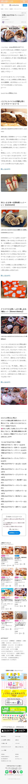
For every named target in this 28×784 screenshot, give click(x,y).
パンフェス (5, 640)
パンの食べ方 (19, 645)
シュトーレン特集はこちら (9, 93)
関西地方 (12, 640)
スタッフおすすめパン (6, 19)
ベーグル (5, 657)
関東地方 (19, 640)
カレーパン (11, 647)
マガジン (6, 9)
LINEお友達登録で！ (14, 774)
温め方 (4, 647)
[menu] (2, 5)
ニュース (11, 645)
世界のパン (18, 655)
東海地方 (5, 645)
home (2, 9)
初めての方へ (3, 736)
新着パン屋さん (20, 653)
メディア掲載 (10, 655)
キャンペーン (17, 642)
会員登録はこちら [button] (13, 532)
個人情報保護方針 (4, 758)
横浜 (4, 642)
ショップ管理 (3, 750)
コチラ (23, 445)
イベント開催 (14, 649)
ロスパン (9, 642)
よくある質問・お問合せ (5, 739)
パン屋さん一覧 (4, 743)
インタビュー (11, 653)
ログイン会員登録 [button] (24, 5)
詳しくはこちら (13, 529)
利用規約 (2, 754)
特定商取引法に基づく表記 (6, 760)
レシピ (4, 653)
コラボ (17, 647)
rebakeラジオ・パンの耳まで (9, 659)
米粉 (4, 655)
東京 (25, 640)
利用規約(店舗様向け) (5, 756)
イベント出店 (6, 649)
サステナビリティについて (6, 746)
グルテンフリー (19, 651)
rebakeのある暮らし (14, 657)
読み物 (11, 9)
